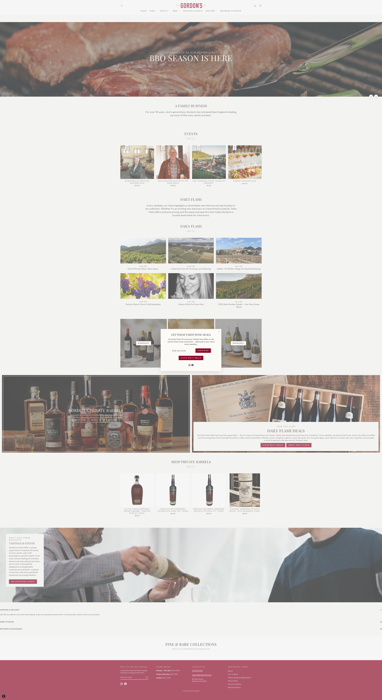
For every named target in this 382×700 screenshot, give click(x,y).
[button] (3, 696)
